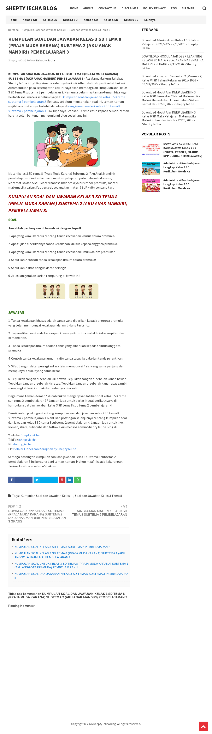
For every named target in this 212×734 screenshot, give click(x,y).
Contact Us (107, 8)
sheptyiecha (27, 440)
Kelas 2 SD (50, 20)
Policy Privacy (154, 8)
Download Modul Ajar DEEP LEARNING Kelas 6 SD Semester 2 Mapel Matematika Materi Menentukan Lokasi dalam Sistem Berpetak (171, 98)
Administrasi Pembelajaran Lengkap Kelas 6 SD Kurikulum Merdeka (181, 184)
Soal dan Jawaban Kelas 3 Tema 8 (98, 496)
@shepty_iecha (45, 60)
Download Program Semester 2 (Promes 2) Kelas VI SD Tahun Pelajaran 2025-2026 (172, 78)
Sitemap (188, 8)
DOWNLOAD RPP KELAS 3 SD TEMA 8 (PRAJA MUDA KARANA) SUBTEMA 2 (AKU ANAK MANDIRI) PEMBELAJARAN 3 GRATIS (37, 516)
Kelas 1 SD (30, 20)
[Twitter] (46, 480)
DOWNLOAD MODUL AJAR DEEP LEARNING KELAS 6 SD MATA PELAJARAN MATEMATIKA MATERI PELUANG (173, 60)
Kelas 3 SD (70, 20)
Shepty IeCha (30, 435)
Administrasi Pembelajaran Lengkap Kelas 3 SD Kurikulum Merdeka (181, 167)
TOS (174, 8)
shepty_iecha (22, 444)
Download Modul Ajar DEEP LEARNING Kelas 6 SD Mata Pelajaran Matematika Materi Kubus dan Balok (169, 116)
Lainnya (149, 20)
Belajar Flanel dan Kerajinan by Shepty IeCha (44, 449)
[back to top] (203, 726)
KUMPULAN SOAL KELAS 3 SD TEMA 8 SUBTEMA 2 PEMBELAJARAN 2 (62, 547)
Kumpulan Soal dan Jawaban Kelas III (47, 496)
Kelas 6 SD (131, 20)
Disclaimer (130, 8)
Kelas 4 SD (90, 20)
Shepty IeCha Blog (31, 8)
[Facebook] (20, 480)
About (88, 8)
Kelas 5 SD (111, 20)
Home (74, 8)
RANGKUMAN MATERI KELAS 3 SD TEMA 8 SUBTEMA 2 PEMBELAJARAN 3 (99, 514)
